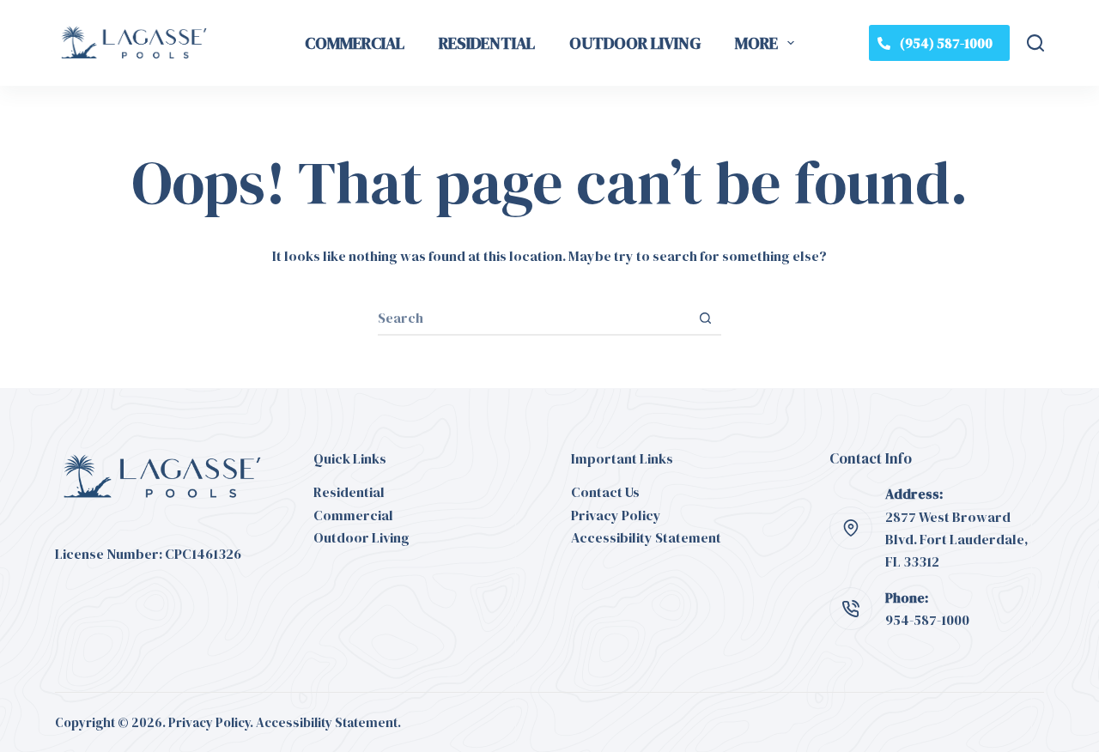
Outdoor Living (635, 43)
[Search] (1035, 43)
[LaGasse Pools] (134, 42)
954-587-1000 (927, 619)
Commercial (354, 43)
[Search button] (705, 317)
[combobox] (533, 317)
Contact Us (605, 491)
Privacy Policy (616, 515)
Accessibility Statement (646, 537)
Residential (487, 43)
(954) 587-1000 (946, 42)
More (756, 43)
